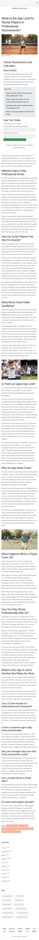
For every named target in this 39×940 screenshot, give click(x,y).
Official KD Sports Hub (19, 8)
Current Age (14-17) (10, 124)
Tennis (5, 866)
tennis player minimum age (11, 831)
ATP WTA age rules (26, 828)
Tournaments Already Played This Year (16, 126)
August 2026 (7, 896)
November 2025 (22, 912)
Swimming (6, 881)
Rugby (5, 855)
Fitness (6, 848)
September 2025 (21, 917)
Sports (6, 873)
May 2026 (18, 900)
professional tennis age (10, 828)
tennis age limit (12, 826)
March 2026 (19, 904)
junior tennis (23, 826)
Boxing (5, 870)
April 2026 (6, 904)
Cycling (5, 877)
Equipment (7, 851)
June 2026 (6, 900)
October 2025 (7, 917)
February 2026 (7, 908)
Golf (5, 862)
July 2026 (19, 896)
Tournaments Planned (11, 133)
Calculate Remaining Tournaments (15, 139)
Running (6, 859)
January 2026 (21, 908)
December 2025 (8, 912)
